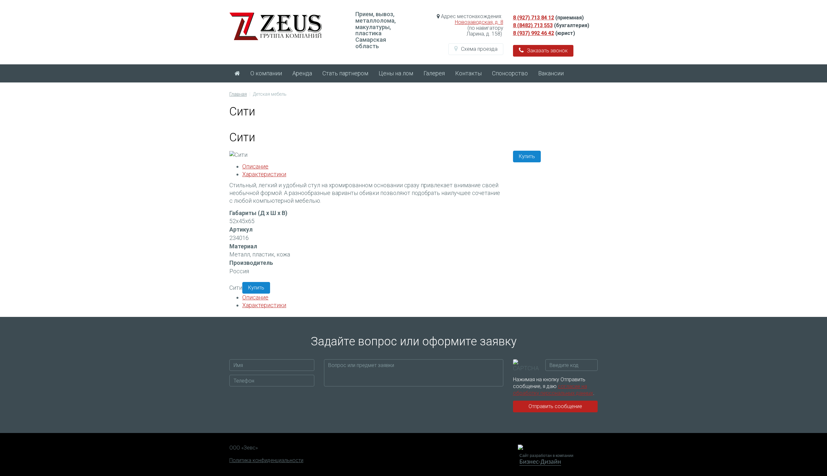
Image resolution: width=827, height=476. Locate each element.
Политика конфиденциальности (266, 460)
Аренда (302, 73)
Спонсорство (510, 73)
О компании (266, 73)
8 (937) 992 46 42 (533, 33)
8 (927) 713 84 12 (533, 18)
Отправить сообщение (555, 406)
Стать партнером (345, 73)
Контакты (468, 73)
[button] (475, 49)
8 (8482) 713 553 (533, 25)
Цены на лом (396, 73)
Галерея (434, 73)
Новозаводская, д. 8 (479, 22)
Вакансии (551, 73)
